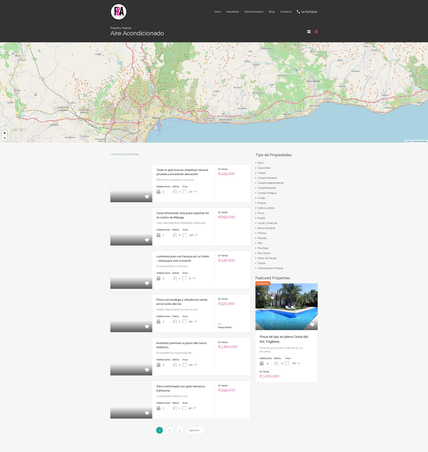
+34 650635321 (309, 11)
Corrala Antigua (267, 192)
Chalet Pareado (267, 187)
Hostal (261, 218)
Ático (261, 162)
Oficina (262, 233)
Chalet (261, 172)
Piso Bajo (263, 248)
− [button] (5, 138)
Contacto (286, 11)
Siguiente (194, 430)
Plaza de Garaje (267, 258)
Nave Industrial (266, 228)
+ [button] (5, 133)
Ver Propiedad (131, 194)
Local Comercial (267, 223)
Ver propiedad (287, 320)
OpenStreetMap (420, 141)
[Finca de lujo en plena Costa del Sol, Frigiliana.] (413, 78)
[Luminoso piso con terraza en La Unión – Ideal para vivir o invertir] (147, 119)
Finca (261, 213)
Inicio (218, 11)
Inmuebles (233, 11)
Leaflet (408, 141)
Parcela (262, 238)
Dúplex (262, 203)
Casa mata (264, 167)
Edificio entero (266, 208)
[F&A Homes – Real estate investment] (118, 18)
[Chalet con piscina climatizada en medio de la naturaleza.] (37, 97)
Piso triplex (264, 253)
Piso (260, 243)
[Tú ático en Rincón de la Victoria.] (225, 116)
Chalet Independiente (271, 182)
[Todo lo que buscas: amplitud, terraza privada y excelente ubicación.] (208, 110)
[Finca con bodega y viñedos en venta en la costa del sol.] (15, 56)
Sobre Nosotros (253, 11)
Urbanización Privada (270, 268)
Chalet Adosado (267, 177)
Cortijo (261, 197)
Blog (272, 11)
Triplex (261, 263)
